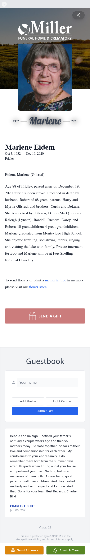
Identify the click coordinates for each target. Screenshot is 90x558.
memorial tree (55, 279)
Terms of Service (56, 539)
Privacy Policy (33, 539)
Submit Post (45, 411)
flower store (38, 286)
